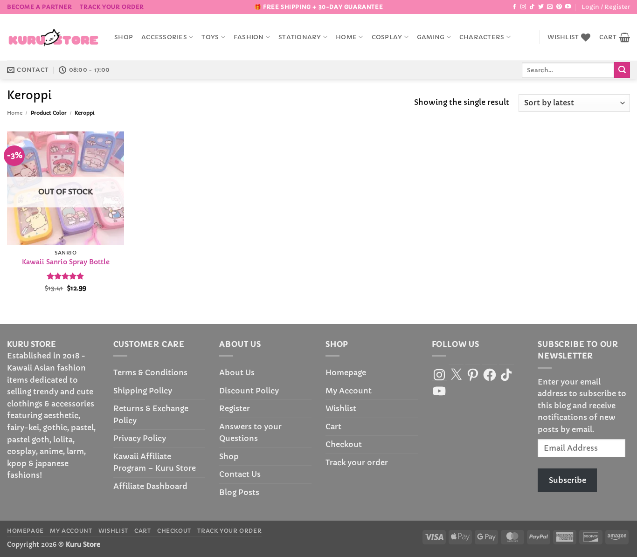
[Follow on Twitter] (541, 7)
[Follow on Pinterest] (559, 7)
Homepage (345, 372)
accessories (164, 37)
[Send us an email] (550, 7)
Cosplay (387, 37)
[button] (606, 7)
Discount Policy (249, 390)
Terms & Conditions (150, 372)
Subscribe (567, 480)
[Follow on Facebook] (514, 7)
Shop (123, 37)
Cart (333, 426)
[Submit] (622, 70)
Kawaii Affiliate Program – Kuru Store (154, 462)
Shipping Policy (142, 390)
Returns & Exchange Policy (150, 414)
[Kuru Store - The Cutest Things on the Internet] (53, 37)
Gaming (431, 37)
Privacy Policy (139, 438)
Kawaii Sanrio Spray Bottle (66, 262)
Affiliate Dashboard (150, 486)
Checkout (343, 444)
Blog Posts (239, 492)
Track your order (112, 6)
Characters (482, 37)
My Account (348, 390)
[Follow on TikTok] (532, 7)
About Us (237, 372)
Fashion (249, 37)
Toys (210, 37)
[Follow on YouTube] (568, 7)
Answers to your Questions (250, 432)
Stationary (299, 37)
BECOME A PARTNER (39, 6)
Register (234, 408)
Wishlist (340, 408)
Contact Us (240, 474)
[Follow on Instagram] (523, 7)
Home (346, 37)
